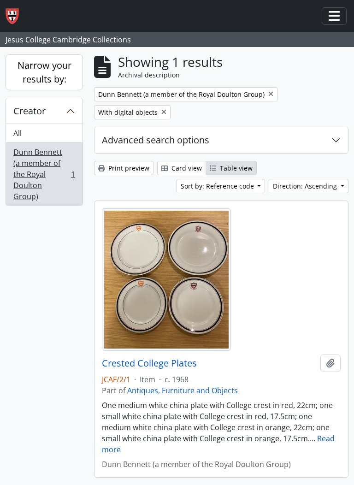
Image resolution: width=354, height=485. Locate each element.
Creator (29, 111)
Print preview (127, 168)
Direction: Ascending (306, 186)
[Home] (16, 16)
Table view (235, 168)
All (17, 133)
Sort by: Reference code (218, 186)
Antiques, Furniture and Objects (182, 390)
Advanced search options (155, 140)
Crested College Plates (149, 363)
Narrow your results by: (44, 72)
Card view (186, 168)
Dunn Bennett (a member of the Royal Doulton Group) (44, 174)
